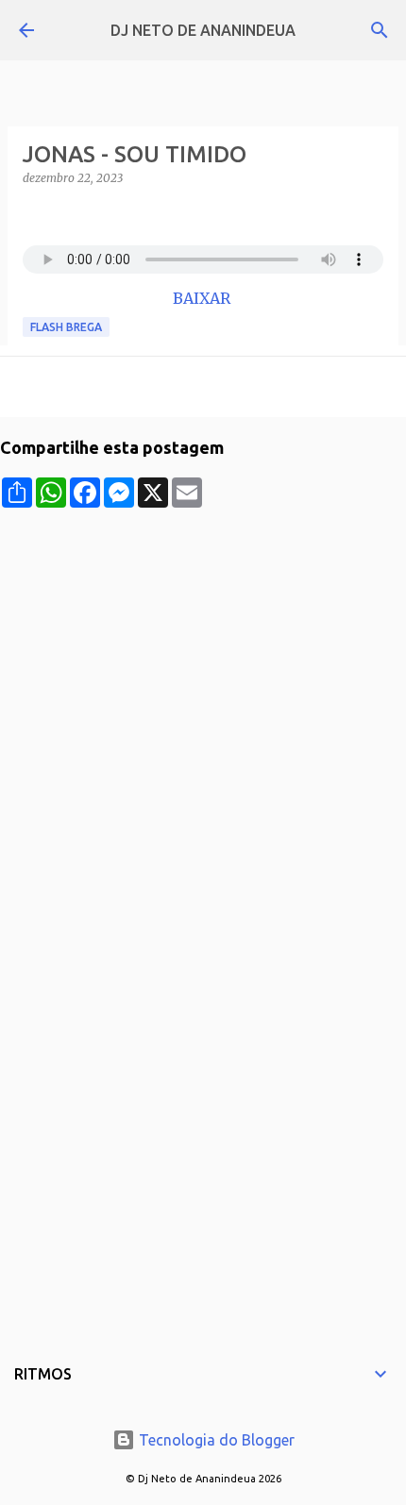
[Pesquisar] (379, 30)
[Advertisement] (203, 710)
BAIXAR (203, 298)
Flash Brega (66, 327)
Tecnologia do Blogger (215, 1439)
